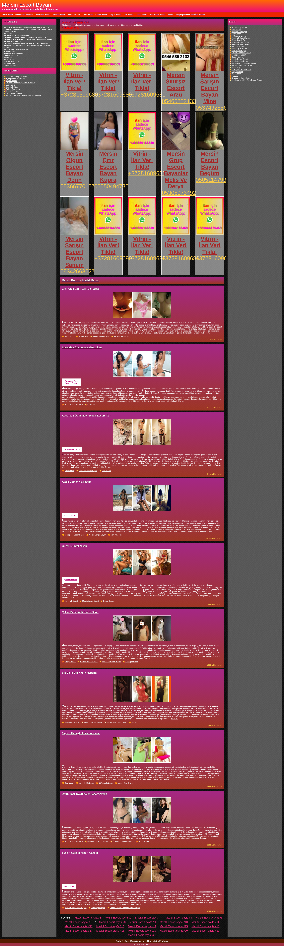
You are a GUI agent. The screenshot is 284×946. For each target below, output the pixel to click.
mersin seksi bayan (125, 783)
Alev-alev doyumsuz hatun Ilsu (82, 347)
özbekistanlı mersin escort (123, 842)
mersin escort (116, 535)
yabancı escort (71, 383)
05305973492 (179, 193)
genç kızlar (69, 886)
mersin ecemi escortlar (74, 405)
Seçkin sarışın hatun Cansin (80, 852)
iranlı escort (106, 471)
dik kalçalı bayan (98, 908)
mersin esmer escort (90, 601)
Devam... (206, 333)
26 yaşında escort (106, 783)
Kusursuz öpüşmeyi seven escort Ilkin (86, 415)
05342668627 (77, 271)
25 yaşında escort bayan (74, 535)
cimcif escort (70, 515)
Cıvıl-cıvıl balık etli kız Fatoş (80, 288)
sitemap (165, 941)
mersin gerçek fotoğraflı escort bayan (125, 908)
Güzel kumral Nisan (74, 545)
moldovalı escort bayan (111, 662)
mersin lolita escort (86, 783)
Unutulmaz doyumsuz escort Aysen (84, 793)
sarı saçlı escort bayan (88, 471)
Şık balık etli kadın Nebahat (79, 672)
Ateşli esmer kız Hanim (76, 481)
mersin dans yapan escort (97, 842)
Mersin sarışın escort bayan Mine (209, 88)
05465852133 (179, 101)
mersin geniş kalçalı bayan (75, 908)
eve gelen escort (72, 381)
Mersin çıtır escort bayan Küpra (108, 166)
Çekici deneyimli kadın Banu (80, 612)
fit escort (91, 405)
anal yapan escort (72, 449)
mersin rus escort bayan (117, 722)
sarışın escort (70, 662)
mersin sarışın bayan (97, 535)
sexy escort (69, 336)
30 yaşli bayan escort (122, 336)
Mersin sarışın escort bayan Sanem (74, 252)
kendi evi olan (71, 580)
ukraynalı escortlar (72, 722)
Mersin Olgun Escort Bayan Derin (74, 166)
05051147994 (212, 180)
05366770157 (77, 186)
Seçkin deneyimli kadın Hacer (81, 733)
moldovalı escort (71, 601)
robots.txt (156, 941)
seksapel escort (131, 662)
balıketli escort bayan (89, 662)
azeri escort (83, 336)
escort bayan (108, 601)
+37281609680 (79, 94)
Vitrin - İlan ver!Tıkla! (74, 81)
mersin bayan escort (101, 336)
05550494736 (111, 186)
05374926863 (213, 107)
